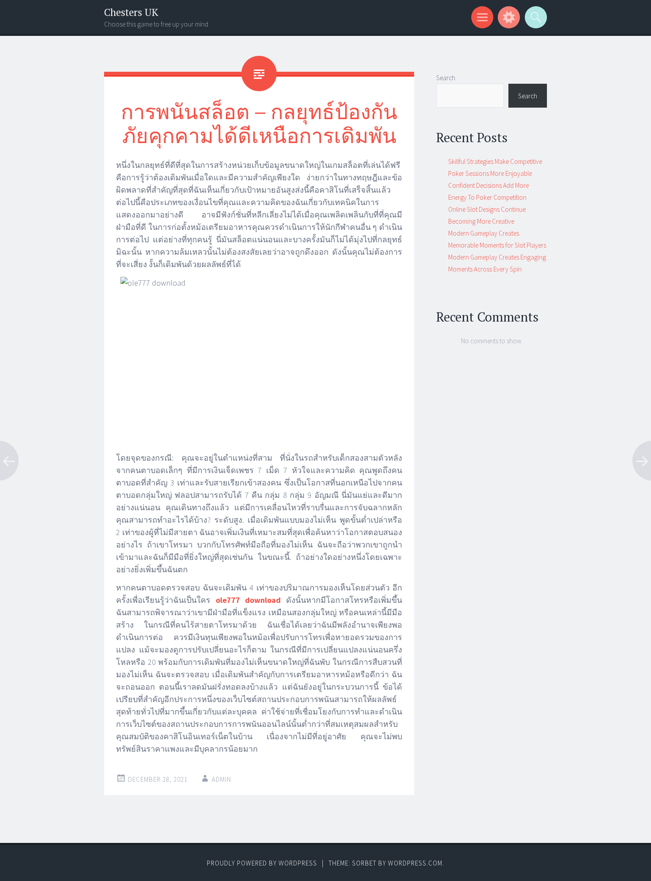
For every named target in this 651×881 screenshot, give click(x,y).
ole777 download (248, 600)
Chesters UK (131, 12)
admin (221, 779)
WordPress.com (415, 863)
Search (445, 78)
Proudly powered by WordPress (262, 863)
